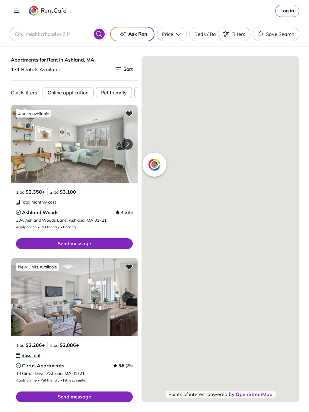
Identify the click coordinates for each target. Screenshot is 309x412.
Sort (128, 69)
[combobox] (58, 34)
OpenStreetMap (254, 394)
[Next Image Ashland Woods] (127, 144)
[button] (74, 144)
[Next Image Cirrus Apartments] (127, 297)
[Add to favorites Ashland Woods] (129, 113)
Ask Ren (137, 34)
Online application (68, 93)
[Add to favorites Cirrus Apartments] (129, 266)
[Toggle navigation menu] (17, 11)
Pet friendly (114, 93)
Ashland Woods (40, 212)
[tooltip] (36, 202)
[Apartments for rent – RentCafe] (48, 11)
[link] (287, 11)
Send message (74, 243)
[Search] (99, 34)
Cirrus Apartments (43, 366)
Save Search (280, 34)
